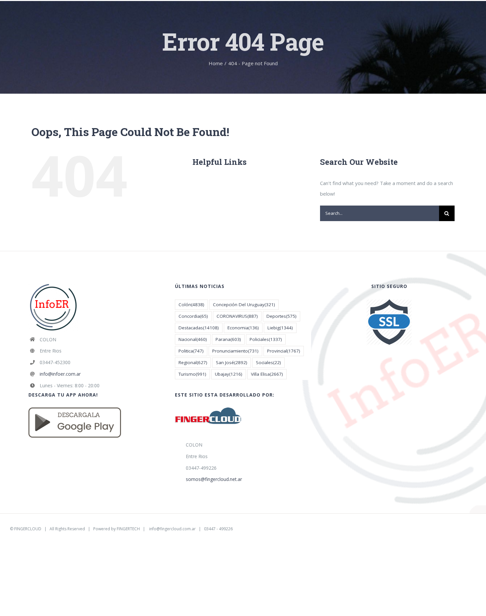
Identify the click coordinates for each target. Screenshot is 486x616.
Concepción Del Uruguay (244, 305)
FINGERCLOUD (27, 529)
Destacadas (199, 328)
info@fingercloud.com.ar (172, 529)
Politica (191, 351)
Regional (193, 362)
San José (231, 362)
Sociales (268, 362)
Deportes (281, 316)
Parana (228, 339)
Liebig (280, 328)
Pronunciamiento (235, 351)
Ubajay (228, 374)
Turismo (192, 374)
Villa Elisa (267, 374)
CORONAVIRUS (237, 316)
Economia (243, 328)
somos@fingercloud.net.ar (214, 479)
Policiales (266, 339)
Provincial (283, 351)
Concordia (193, 316)
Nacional (193, 339)
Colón (191, 305)
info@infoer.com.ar (60, 374)
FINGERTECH (128, 529)
